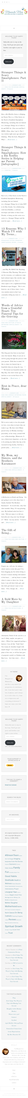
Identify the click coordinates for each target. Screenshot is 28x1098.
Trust (10, 932)
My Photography (14, 1079)
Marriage (11, 395)
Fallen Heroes (9, 868)
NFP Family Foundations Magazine (12, 909)
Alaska (20, 855)
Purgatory (20, 916)
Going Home (4, 322)
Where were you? (14, 1014)
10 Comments (16, 396)
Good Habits (11, 876)
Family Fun (8, 87)
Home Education (16, 883)
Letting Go (18, 322)
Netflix (19, 906)
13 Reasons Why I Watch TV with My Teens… (13, 231)
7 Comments (15, 170)
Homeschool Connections (14, 1028)
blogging (17, 859)
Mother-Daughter (11, 902)
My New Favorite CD (14, 1034)
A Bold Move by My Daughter (11, 601)
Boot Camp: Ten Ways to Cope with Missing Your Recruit (14, 958)
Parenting (8, 170)
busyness (8, 861)
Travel (6, 933)
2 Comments (20, 242)
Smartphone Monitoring (13, 922)
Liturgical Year (11, 892)
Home (14, 1070)
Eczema (18, 864)
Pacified (14, 1020)
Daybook (7, 864)
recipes (6, 919)
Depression (12, 864)
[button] (14, 28)
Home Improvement (10, 886)
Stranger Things (8, 929)
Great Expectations (14, 1031)
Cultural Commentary (16, 240)
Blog (14, 998)
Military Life (17, 897)
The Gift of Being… (8, 532)
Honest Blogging (6, 242)
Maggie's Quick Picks (16, 895)
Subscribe (9, 62)
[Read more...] (12, 139)
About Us (14, 1076)
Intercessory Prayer (12, 889)
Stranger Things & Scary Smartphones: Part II (13, 76)
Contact (14, 1017)
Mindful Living (8, 900)
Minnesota (15, 900)
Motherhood (15, 87)
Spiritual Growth (14, 324)
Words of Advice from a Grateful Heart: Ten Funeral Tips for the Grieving (12, 311)
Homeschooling (19, 886)
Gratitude (11, 322)
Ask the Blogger (9, 859)
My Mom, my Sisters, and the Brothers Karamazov (11, 459)
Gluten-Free (16, 872)
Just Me (13, 608)
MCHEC (11, 897)
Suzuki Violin (16, 929)
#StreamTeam (5, 240)
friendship (11, 872)
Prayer (24, 395)
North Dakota (9, 913)
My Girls (18, 608)
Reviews (14, 242)
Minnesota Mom (14, 14)
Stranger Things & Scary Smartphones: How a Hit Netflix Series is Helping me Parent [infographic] (13, 156)
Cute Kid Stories (17, 861)
